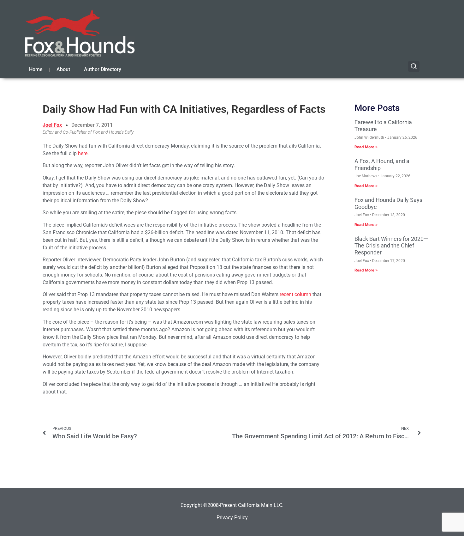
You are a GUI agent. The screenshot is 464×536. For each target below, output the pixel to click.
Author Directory (102, 69)
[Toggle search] (413, 66)
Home (36, 69)
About (63, 69)
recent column (295, 294)
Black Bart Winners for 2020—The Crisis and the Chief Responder (391, 245)
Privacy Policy (232, 518)
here (82, 153)
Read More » (366, 146)
